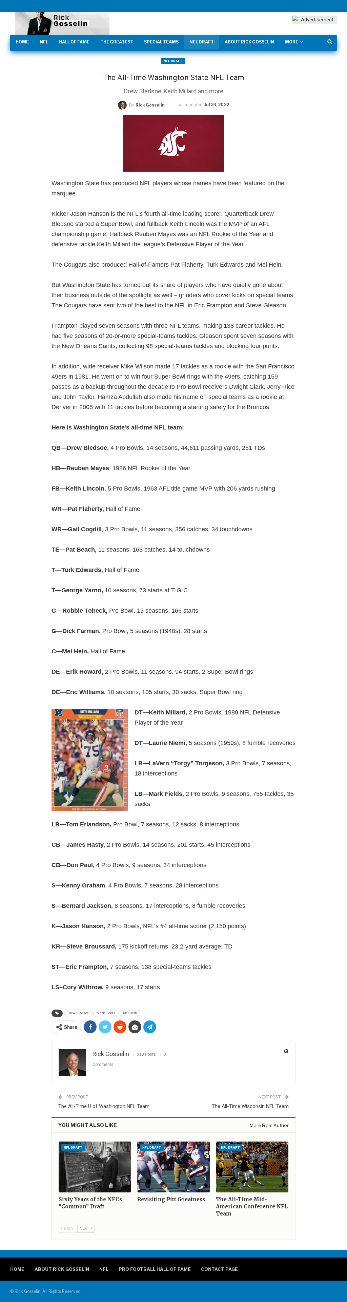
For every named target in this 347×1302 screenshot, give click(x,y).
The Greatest (116, 41)
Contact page (219, 1269)
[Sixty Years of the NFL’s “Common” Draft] (95, 1167)
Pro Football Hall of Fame (155, 1269)
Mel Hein (130, 1013)
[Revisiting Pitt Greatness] (173, 1167)
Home (22, 41)
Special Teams (161, 41)
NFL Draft (201, 41)
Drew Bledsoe (78, 1013)
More (291, 41)
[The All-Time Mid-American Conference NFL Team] (252, 1167)
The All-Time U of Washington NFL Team (103, 1106)
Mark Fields (106, 1013)
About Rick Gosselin (249, 41)
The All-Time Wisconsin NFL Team (250, 1106)
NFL (44, 41)
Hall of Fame (74, 41)
